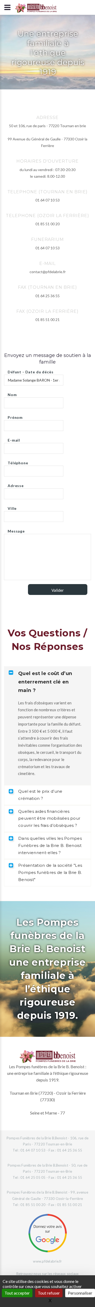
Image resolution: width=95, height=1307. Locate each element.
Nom (12, 393)
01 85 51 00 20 (47, 224)
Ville (12, 507)
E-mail (14, 439)
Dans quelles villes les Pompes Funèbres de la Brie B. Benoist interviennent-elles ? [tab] (50, 845)
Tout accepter (17, 1292)
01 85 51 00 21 (47, 319)
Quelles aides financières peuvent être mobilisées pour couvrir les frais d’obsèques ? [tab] (49, 818)
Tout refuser (49, 1292)
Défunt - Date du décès (30, 371)
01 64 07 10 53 (47, 200)
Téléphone (18, 461)
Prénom (15, 416)
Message (16, 530)
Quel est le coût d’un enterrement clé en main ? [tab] (45, 682)
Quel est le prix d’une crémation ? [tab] (40, 795)
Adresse (16, 484)
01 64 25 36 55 (47, 295)
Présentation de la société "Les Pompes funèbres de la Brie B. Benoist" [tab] (50, 872)
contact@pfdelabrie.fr (48, 271)
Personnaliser (80, 1292)
